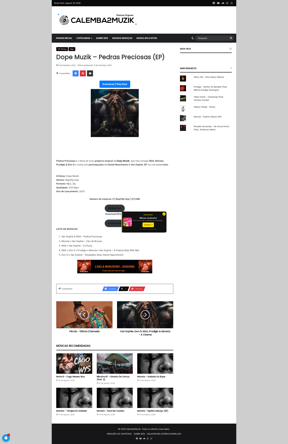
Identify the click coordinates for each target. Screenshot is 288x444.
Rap (72, 49)
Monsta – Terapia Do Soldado (71, 410)
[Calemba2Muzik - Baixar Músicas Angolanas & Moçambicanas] (97, 20)
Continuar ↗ (148, 225)
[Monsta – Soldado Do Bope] (155, 363)
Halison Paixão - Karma (204, 107)
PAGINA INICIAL (64, 38)
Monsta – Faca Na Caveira (110, 410)
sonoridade (162, 164)
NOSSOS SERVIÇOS (122, 38)
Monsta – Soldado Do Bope (151, 376)
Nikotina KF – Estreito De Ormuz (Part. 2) (113, 378)
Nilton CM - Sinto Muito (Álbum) (209, 77)
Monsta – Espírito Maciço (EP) (152, 410)
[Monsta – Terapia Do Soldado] (74, 398)
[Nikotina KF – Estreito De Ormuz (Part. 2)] (115, 363)
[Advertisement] (114, 150)
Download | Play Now (114, 84)
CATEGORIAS (83, 38)
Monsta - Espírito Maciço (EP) (208, 116)
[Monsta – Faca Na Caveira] (115, 398)
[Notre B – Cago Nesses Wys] (74, 363)
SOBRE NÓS (102, 38)
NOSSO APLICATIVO (146, 38)
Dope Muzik (123, 160)
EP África (62, 49)
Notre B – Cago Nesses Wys (70, 376)
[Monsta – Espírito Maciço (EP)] (155, 398)
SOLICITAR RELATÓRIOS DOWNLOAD (164, 434)
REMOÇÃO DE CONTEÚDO (119, 434)
